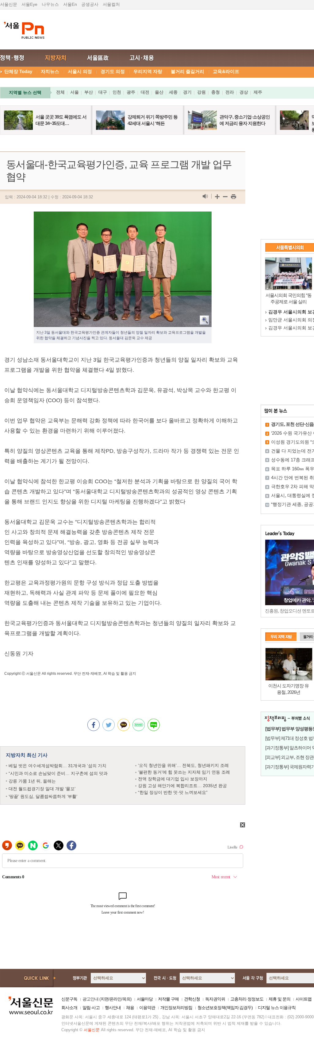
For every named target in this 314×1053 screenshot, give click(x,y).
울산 (159, 92)
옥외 (126, 999)
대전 (145, 92)
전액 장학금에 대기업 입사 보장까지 (172, 778)
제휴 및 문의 (279, 999)
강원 (201, 92)
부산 (88, 92)
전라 (229, 92)
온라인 (115, 999)
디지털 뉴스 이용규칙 (277, 1007)
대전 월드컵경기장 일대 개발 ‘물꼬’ (42, 788)
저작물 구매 (168, 999)
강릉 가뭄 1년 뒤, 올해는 (32, 781)
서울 (74, 92)
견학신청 (192, 999)
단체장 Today (18, 71)
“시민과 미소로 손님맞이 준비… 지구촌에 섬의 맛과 (58, 773)
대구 (102, 92)
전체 (60, 92)
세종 (173, 92)
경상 (243, 92)
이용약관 (147, 1007)
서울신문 (8, 4)
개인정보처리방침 (176, 1007)
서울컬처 (111, 4)
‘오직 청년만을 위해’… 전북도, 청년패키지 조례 (183, 765)
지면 (105, 999)
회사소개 (69, 1007)
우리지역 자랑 (147, 71)
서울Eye (29, 4)
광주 (131, 92)
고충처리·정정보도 (246, 999)
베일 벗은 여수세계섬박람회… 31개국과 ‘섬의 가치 (57, 765)
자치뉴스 (50, 71)
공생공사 (89, 4)
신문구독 (69, 999)
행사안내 (113, 1007)
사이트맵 (304, 999)
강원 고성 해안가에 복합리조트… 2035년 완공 (182, 785)
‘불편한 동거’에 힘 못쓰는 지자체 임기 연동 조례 (184, 772)
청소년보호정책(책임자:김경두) (225, 1007)
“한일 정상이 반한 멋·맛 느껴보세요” (173, 792)
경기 (187, 92)
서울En (70, 4)
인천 (117, 92)
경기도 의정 (113, 71)
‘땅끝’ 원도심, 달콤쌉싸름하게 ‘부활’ (43, 796)
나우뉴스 (50, 4)
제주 (258, 92)
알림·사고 (91, 1007)
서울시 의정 (80, 71)
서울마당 (145, 999)
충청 (215, 92)
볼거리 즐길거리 (187, 71)
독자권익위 (215, 999)
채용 (130, 1007)
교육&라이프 (226, 71)
